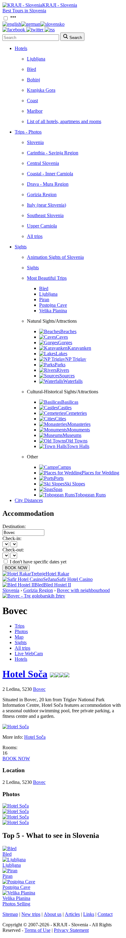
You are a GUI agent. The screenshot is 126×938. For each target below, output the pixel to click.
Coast (32, 100)
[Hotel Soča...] (15, 805)
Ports (59, 478)
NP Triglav (75, 359)
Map (19, 637)
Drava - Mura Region (48, 184)
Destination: (14, 526)
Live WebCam (29, 653)
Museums (72, 435)
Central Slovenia (43, 163)
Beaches (68, 331)
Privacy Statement (71, 930)
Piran (44, 299)
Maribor (35, 111)
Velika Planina (53, 310)
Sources (67, 375)
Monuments (78, 429)
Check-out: (13, 549)
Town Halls (78, 446)
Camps (64, 467)
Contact (105, 914)
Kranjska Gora (41, 90)
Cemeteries (76, 413)
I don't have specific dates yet (38, 561)
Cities (60, 418)
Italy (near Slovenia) (46, 205)
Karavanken (79, 348)
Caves (62, 337)
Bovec (39, 689)
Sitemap (10, 914)
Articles (72, 914)
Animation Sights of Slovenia (55, 257)
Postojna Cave (53, 305)
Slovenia (35, 142)
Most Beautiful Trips (47, 278)
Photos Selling (16, 903)
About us (52, 914)
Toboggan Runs (90, 494)
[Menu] (13, 18)
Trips (19, 626)
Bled (31, 69)
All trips (35, 236)
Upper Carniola (42, 225)
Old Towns (76, 440)
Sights (21, 246)
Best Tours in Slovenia (24, 10)
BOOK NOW (16, 568)
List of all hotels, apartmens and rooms (64, 121)
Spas (57, 489)
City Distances (29, 500)
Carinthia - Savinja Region (52, 152)
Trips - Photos (28, 131)
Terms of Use (37, 930)
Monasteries (79, 424)
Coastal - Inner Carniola (50, 173)
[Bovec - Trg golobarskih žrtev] (33, 595)
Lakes (61, 353)
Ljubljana (36, 58)
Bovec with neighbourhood (83, 590)
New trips (30, 914)
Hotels (21, 48)
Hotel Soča (24, 673)
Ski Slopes (75, 483)
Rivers (63, 370)
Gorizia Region (42, 194)
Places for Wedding (100, 472)
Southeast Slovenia (45, 215)
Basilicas (69, 402)
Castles (65, 407)
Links (88, 914)
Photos (21, 631)
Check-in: (11, 538)
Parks (60, 364)
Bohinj (33, 79)
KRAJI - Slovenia (59, 5)
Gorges (65, 342)
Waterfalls (73, 381)
